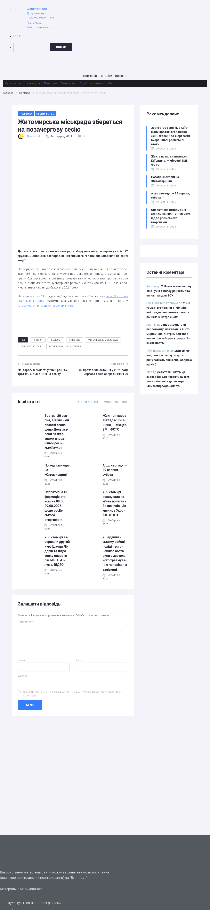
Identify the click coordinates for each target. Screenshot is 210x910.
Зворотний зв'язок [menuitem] (40, 27)
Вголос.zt (33, 136)
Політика (24, 93)
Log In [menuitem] (17, 36)
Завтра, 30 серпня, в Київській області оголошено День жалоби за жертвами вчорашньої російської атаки (170, 136)
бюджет (38, 339)
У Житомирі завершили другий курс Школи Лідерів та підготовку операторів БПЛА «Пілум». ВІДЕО (57, 551)
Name (21, 660)
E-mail (79, 660)
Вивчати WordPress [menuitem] (40, 18)
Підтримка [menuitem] (34, 22)
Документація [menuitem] (36, 13)
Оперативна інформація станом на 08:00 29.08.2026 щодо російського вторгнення (56, 506)
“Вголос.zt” (78, 878)
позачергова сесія (31, 346)
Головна (8, 93)
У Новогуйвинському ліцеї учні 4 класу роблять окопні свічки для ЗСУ (169, 291)
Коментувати (26, 621)
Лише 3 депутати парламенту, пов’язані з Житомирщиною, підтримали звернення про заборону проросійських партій (168, 334)
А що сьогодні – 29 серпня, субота (115, 470)
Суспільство (45, 113)
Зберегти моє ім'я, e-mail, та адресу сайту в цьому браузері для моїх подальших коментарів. (72, 693)
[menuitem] (111, 47)
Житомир (74, 339)
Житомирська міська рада (103, 339)
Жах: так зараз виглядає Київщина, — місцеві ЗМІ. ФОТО (169, 160)
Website (22, 675)
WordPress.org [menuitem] (37, 8)
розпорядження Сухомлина (65, 346)
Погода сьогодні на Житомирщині (165, 179)
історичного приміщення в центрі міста (45, 305)
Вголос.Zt (55, 339)
